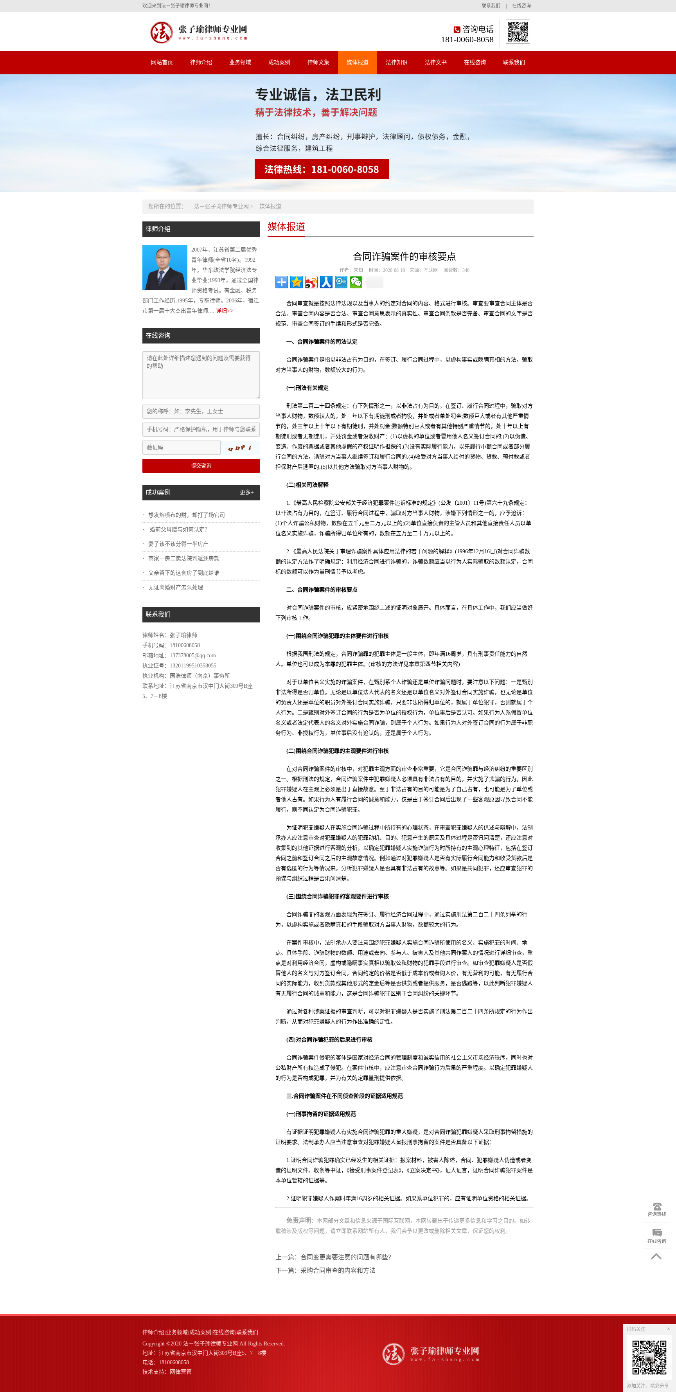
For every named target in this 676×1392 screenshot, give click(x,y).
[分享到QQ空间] (296, 282)
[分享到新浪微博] (311, 282)
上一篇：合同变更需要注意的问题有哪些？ (334, 1257)
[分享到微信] (356, 282)
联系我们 (491, 6)
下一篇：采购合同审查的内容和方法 (325, 1270)
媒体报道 (358, 62)
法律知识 (397, 62)
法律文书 (436, 62)
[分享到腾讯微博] (341, 282)
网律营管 (181, 1372)
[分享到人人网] (326, 282)
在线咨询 (521, 6)
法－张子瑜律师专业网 (221, 206)
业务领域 (240, 62)
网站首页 (162, 62)
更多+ (247, 492)
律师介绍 (201, 62)
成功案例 (279, 62)
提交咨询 (201, 466)
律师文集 (318, 62)
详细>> (224, 311)
